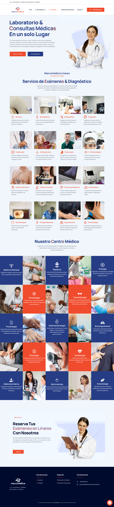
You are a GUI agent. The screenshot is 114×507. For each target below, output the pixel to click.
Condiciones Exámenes (67, 10)
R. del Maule (52, 10)
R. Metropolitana (40, 10)
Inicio (30, 10)
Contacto (80, 10)
